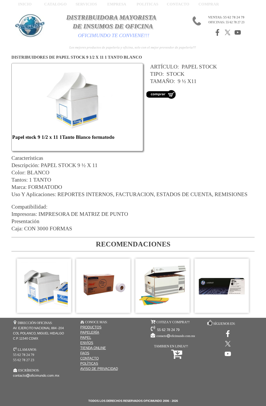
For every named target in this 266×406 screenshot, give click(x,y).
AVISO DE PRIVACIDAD (99, 369)
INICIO (25, 4)
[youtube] (238, 32)
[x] (227, 32)
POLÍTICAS (89, 364)
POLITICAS (147, 4)
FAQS (84, 353)
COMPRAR (208, 4)
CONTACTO (178, 4)
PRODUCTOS (91, 327)
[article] (77, 107)
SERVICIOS (86, 4)
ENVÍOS (86, 343)
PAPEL (85, 338)
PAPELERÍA (89, 332)
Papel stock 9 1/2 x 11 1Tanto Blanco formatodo (63, 137)
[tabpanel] (200, 84)
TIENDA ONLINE (93, 348)
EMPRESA (116, 4)
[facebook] (217, 32)
